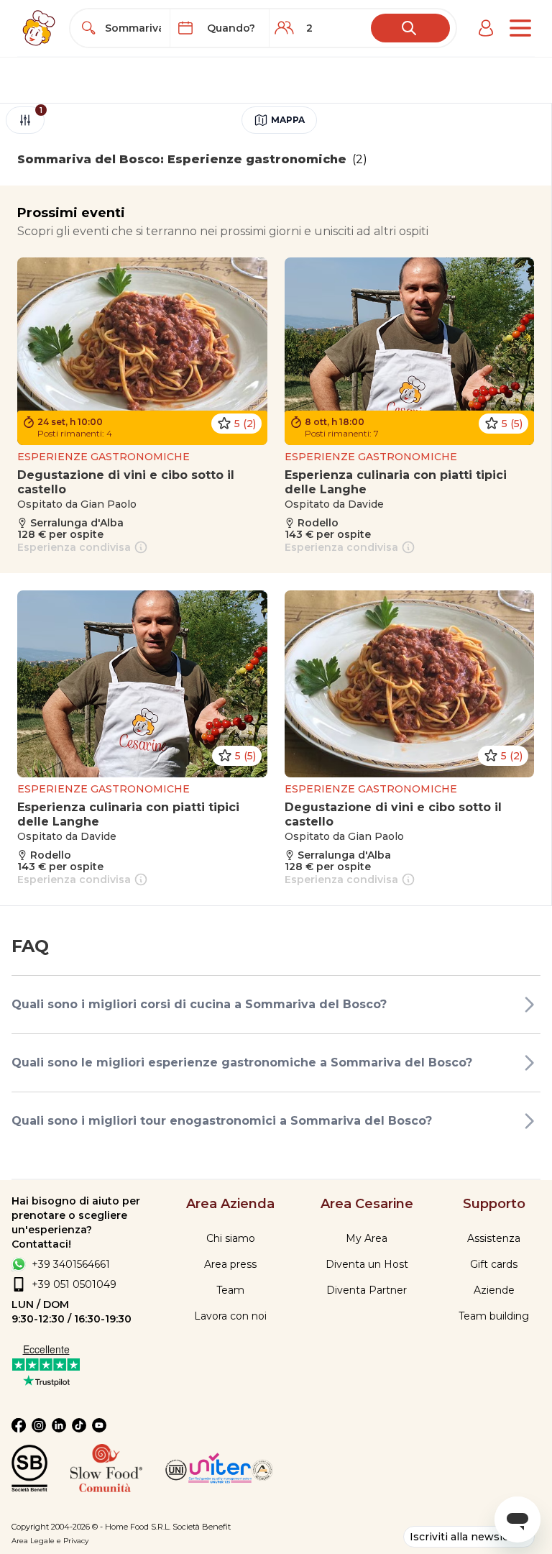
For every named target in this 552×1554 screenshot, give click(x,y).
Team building (494, 1316)
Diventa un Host (367, 1264)
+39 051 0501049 (74, 1284)
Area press (230, 1264)
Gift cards (494, 1264)
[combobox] (133, 28)
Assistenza (493, 1238)
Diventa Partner (366, 1290)
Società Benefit (201, 1527)
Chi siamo (230, 1238)
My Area (366, 1238)
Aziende (494, 1290)
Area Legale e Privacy (50, 1540)
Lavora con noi (230, 1316)
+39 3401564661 (71, 1264)
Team (230, 1290)
